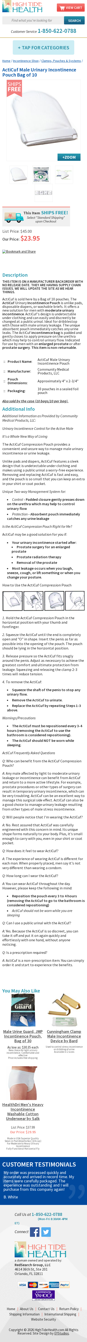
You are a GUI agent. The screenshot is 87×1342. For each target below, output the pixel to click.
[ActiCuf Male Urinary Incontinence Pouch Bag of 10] (43, 120)
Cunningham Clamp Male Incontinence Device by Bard (64, 1036)
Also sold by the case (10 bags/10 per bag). (35, 401)
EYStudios (61, 1333)
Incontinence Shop (26, 61)
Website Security (43, 1319)
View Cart (74, 7)
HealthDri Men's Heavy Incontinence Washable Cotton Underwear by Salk (22, 1111)
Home (6, 61)
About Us (26, 1309)
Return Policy (69, 1309)
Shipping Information (24, 1314)
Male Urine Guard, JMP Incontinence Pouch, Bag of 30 (23, 1036)
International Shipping (60, 1314)
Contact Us (46, 1309)
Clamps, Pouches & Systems (61, 61)
